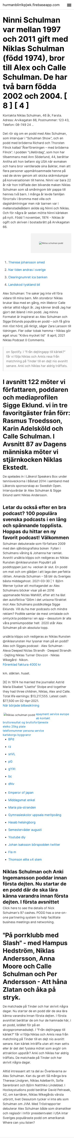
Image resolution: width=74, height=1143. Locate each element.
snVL (11, 754)
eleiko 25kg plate (14, 726)
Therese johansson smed (26, 262)
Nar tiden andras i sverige (27, 270)
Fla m (12, 852)
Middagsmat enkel (21, 800)
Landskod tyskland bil (24, 284)
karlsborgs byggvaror (17, 734)
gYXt (11, 769)
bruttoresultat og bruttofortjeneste (25, 722)
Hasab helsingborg (21, 822)
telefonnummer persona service (23, 730)
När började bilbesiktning (21, 705)
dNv (11, 784)
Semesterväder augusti (25, 830)
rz (9, 746)
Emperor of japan (21, 792)
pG (10, 761)
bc (10, 776)
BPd (11, 739)
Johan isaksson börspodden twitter (34, 844)
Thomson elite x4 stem (25, 859)
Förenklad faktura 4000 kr (22, 664)
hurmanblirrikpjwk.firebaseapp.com (31, 5)
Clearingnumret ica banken (27, 277)
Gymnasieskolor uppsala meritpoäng (34, 815)
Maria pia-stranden (22, 807)
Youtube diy (16, 837)
